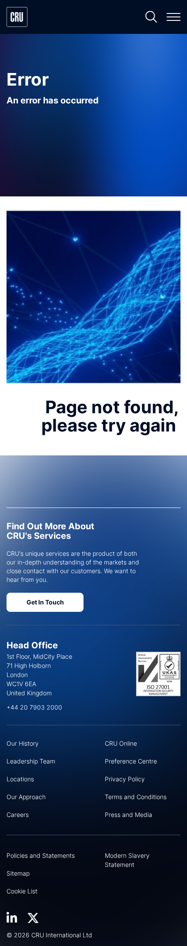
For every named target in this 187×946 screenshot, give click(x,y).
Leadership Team (31, 761)
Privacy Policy (125, 779)
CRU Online (121, 743)
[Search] (151, 17)
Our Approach (26, 796)
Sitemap (18, 873)
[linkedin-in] (12, 918)
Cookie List (22, 891)
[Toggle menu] (173, 17)
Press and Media (128, 814)
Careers (18, 814)
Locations (20, 779)
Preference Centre (131, 761)
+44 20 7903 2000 (34, 707)
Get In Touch (45, 602)
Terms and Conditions (136, 796)
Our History (23, 743)
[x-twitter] (33, 918)
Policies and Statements (41, 855)
